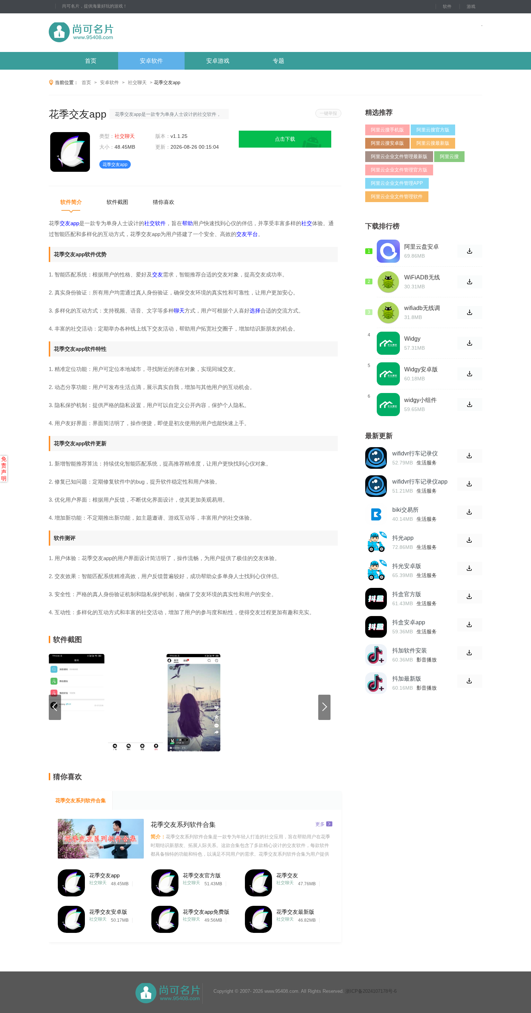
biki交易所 (405, 510)
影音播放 (426, 660)
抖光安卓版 (406, 566)
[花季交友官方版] (164, 881)
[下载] (469, 456)
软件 (447, 6)
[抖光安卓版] (376, 570)
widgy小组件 (420, 400)
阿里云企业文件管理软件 (397, 196)
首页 (90, 61)
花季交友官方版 (202, 875)
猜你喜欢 (163, 202)
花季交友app (104, 875)
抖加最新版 (406, 679)
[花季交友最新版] (258, 917)
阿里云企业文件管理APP (397, 183)
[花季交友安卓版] (71, 917)
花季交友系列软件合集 (80, 800)
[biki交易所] (376, 514)
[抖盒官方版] (376, 599)
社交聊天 (137, 82)
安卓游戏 (217, 61)
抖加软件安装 (409, 650)
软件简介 (71, 202)
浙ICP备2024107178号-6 (371, 991)
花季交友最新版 (295, 912)
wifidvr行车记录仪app (420, 482)
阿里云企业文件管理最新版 (399, 156)
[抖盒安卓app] (376, 627)
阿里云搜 (449, 156)
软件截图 (117, 202)
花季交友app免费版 (206, 912)
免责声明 (4, 468)
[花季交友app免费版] (164, 917)
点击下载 (285, 139)
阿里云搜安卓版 (387, 143)
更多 (320, 823)
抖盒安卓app (408, 622)
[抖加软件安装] (376, 655)
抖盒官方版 (406, 594)
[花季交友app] (71, 881)
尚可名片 (121, 32)
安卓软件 (151, 61)
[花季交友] (258, 881)
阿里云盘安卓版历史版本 (421, 247)
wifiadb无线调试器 (422, 308)
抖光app (403, 538)
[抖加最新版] (376, 683)
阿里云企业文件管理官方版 (399, 170)
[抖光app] (376, 542)
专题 (278, 61)
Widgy (412, 339)
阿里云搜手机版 (387, 129)
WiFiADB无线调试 (422, 277)
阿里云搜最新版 (432, 143)
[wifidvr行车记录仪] (376, 458)
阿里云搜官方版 (432, 129)
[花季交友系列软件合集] (101, 839)
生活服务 (426, 463)
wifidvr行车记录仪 (415, 453)
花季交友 (287, 875)
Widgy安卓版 (421, 369)
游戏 (471, 6)
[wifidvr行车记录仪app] (376, 486)
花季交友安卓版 (108, 912)
